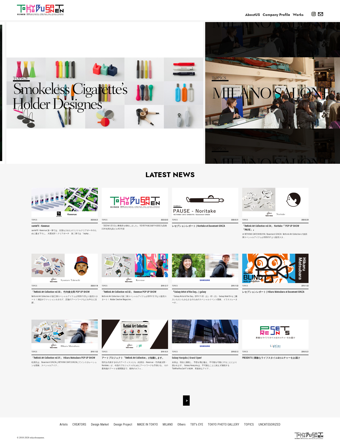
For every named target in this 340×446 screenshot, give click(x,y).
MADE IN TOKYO (147, 424)
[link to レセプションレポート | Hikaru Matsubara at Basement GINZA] (275, 268)
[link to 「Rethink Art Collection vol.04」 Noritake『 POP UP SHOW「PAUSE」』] (275, 202)
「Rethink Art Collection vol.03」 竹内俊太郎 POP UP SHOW (60, 292)
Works (298, 14)
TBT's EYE (196, 424)
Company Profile (276, 14)
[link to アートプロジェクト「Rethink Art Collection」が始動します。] (135, 334)
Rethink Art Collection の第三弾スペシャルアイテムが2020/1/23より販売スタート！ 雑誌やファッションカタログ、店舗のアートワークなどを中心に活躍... (64, 299)
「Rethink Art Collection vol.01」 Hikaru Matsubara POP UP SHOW (63, 357)
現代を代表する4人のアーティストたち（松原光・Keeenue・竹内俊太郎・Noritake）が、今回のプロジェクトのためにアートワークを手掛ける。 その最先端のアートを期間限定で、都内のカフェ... (135, 365)
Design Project (123, 424)
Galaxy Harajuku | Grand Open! (187, 357)
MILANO (168, 424)
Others (181, 424)
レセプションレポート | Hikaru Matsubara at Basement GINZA (273, 292)
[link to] (135, 202)
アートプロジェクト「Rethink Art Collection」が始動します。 (133, 357)
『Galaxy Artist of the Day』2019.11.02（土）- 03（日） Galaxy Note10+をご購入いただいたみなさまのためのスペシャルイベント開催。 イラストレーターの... (204, 299)
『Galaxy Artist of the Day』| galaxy (189, 292)
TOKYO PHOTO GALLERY (223, 424)
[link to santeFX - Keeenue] (64, 202)
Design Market (100, 424)
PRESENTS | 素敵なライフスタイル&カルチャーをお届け (271, 357)
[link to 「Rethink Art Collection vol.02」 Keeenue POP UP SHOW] (135, 268)
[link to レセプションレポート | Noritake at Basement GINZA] (205, 202)
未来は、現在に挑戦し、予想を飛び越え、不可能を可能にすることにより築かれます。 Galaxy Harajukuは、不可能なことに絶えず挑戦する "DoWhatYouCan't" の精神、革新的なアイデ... (204, 365)
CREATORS (79, 424)
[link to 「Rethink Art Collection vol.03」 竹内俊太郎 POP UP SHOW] (64, 268)
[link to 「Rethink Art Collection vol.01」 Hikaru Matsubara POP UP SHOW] (64, 334)
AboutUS (252, 14)
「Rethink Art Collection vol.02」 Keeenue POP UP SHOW (129, 292)
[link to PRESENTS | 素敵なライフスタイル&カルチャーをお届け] (275, 334)
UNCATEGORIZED (269, 424)
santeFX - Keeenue (40, 226)
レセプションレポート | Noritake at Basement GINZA (198, 226)
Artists (64, 424)
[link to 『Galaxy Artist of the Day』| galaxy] (205, 268)
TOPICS (34, 220)
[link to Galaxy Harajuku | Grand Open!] (205, 334)
